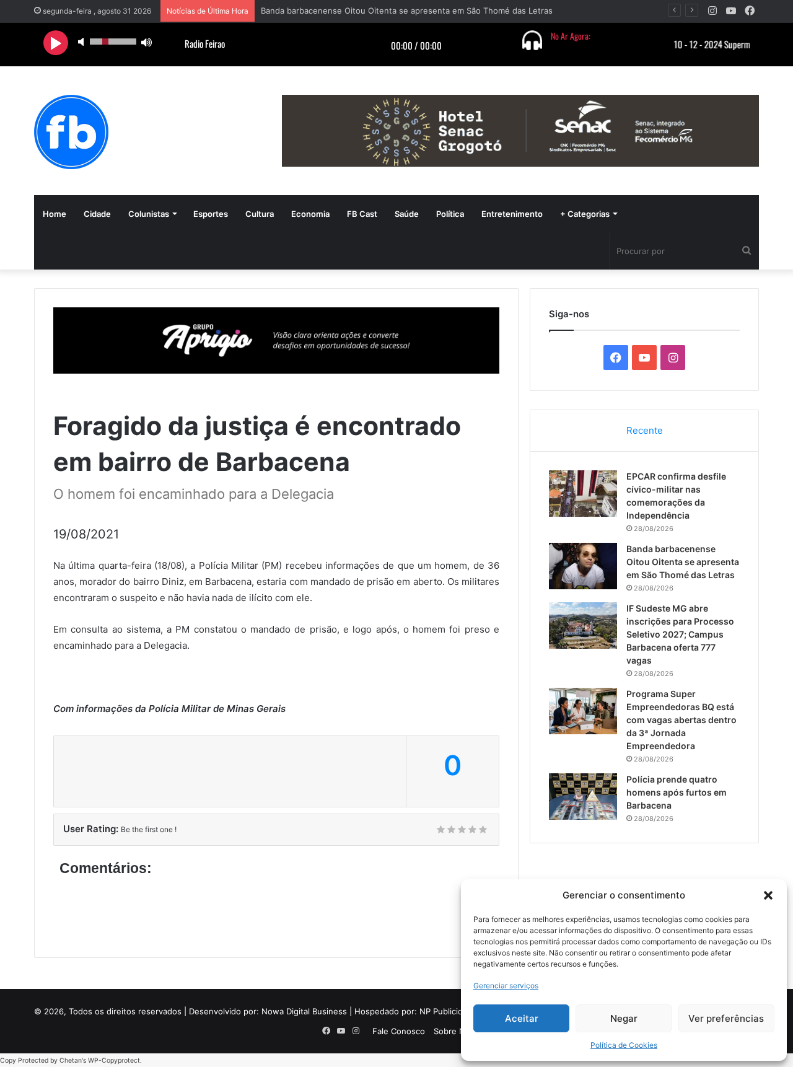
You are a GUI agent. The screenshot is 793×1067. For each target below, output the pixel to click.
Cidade (97, 214)
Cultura (259, 214)
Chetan (70, 1060)
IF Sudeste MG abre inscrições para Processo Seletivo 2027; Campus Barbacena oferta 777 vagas (680, 634)
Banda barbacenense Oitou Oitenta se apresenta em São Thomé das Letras (407, 10)
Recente (644, 430)
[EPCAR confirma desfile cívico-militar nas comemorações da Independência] (583, 493)
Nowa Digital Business (304, 1011)
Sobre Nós (454, 1031)
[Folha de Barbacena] (71, 132)
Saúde (407, 214)
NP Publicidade (448, 1011)
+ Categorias (585, 214)
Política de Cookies (623, 1045)
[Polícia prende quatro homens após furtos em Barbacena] (583, 796)
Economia (310, 214)
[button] (768, 895)
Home (54, 214)
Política (450, 214)
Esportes (210, 214)
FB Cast (362, 214)
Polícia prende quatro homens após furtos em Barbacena (676, 792)
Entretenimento (512, 214)
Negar (623, 1018)
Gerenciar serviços (505, 985)
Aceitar (521, 1018)
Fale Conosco (398, 1031)
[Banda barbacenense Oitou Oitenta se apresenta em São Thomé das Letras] (583, 566)
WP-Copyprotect (114, 1060)
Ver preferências (726, 1018)
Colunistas (148, 214)
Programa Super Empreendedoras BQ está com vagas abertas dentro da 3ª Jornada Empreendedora (681, 719)
